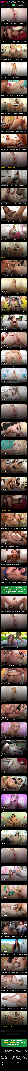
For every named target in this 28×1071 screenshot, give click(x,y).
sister (4, 1065)
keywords (20, 1065)
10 (8, 1034)
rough (2, 1064)
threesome (20, 1064)
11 (11, 1034)
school (11, 1065)
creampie (6, 1064)
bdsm (16, 1064)
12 (15, 1034)
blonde (25, 1064)
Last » (19, 1034)
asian (10, 1064)
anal (17, 1063)
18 (18, 1063)
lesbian (13, 1064)
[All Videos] (13, 5)
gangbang (22, 1063)
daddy (7, 1065)
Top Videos (20, 5)
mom (2, 1065)
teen (26, 1063)
